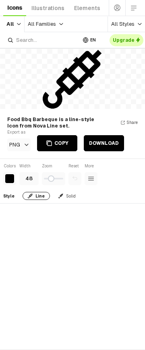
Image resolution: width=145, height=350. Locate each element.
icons (14, 7)
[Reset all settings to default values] (74, 178)
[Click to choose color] (9, 178)
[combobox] (42, 40)
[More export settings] (91, 178)
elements (87, 8)
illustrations (47, 8)
